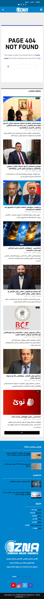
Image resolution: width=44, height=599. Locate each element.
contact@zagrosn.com (24, 576)
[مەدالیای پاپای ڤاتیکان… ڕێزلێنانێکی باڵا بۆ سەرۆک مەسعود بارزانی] (22, 361)
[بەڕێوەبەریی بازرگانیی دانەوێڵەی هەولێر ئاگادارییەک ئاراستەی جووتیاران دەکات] (36, 455)
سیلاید (37, 266)
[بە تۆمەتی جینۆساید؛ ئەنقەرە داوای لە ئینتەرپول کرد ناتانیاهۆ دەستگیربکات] (22, 192)
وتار (38, 350)
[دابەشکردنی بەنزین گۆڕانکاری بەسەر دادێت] (22, 402)
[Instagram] (19, 585)
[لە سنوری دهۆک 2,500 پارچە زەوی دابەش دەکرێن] (36, 466)
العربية (26, 2)
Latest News (35, 91)
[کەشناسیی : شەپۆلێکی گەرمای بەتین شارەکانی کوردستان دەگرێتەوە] (22, 233)
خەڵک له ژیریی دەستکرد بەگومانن (20, 481)
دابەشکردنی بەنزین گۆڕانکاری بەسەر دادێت (26, 417)
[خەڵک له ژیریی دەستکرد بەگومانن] (36, 484)
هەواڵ (37, 98)
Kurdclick (26, 597)
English (38, 2)
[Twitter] (25, 585)
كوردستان (37, 141)
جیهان (39, 519)
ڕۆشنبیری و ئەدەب (35, 525)
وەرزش (39, 522)
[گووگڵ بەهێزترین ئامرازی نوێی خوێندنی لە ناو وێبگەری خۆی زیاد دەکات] (36, 495)
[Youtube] (13, 585)
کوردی (32, 2)
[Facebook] (30, 585)
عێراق (39, 528)
